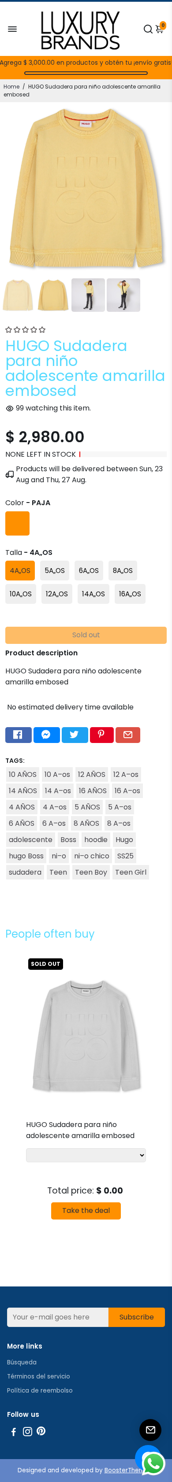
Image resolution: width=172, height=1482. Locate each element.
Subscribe (137, 1317)
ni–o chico (91, 856)
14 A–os (58, 791)
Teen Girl (130, 872)
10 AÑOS (23, 774)
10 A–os (57, 774)
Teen (58, 872)
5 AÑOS (87, 807)
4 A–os (55, 807)
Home (11, 86)
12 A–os (125, 774)
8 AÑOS (86, 823)
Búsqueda (22, 1362)
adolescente (30, 840)
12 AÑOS (91, 774)
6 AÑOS (21, 823)
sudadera (25, 872)
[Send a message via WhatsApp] (154, 1464)
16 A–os (127, 791)
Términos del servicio (38, 1376)
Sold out (86, 635)
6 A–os (54, 823)
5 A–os (119, 807)
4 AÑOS (22, 807)
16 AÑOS (93, 791)
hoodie (96, 840)
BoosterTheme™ (130, 1470)
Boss (68, 840)
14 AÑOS (23, 791)
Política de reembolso (40, 1390)
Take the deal (86, 1210)
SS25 (125, 856)
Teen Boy (91, 872)
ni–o (59, 856)
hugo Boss (26, 856)
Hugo (124, 840)
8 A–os (119, 823)
